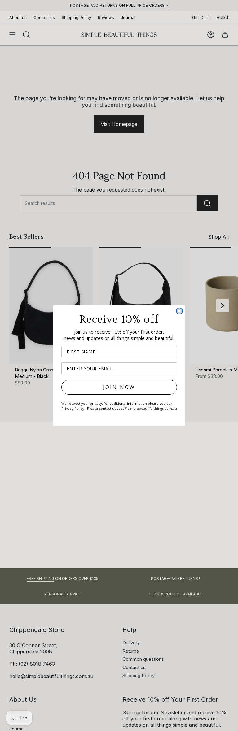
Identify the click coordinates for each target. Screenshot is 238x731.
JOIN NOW (119, 387)
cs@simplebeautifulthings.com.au (149, 408)
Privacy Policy (72, 408)
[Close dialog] (179, 311)
